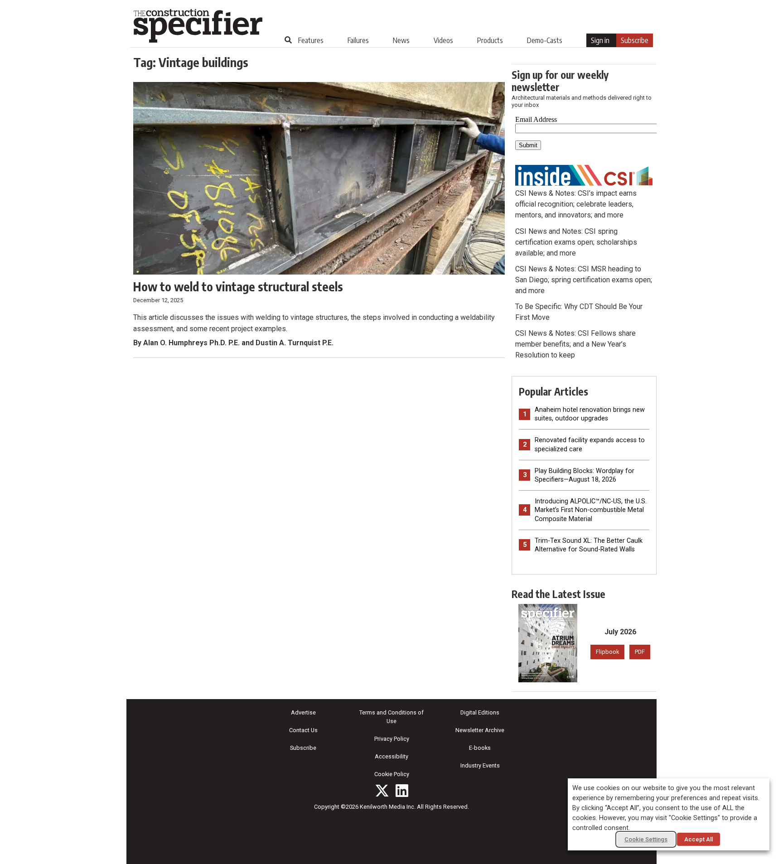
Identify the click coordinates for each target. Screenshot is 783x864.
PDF (640, 651)
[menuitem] (311, 40)
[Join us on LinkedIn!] (402, 790)
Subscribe (634, 40)
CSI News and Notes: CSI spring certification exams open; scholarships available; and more (576, 242)
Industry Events (480, 765)
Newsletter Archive (479, 730)
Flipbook (607, 651)
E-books (480, 747)
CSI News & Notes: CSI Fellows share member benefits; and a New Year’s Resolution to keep (575, 344)
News (401, 40)
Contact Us (303, 730)
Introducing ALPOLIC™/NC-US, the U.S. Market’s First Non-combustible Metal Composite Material (591, 509)
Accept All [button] (698, 839)
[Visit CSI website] (584, 174)
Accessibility (391, 756)
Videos (443, 40)
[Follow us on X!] (382, 790)
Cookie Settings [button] (645, 839)
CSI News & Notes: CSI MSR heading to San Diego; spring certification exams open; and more (583, 280)
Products (490, 40)
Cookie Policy (391, 774)
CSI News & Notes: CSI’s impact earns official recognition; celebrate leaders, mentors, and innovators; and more (576, 204)
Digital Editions (479, 712)
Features (311, 40)
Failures (358, 40)
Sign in (600, 40)
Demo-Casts (544, 40)
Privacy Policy (391, 738)
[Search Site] (288, 40)
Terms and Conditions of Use (391, 716)
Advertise (303, 712)
